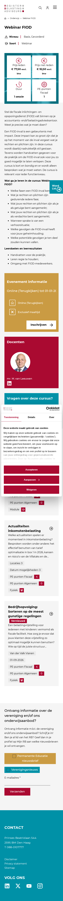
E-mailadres (11, 777)
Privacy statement (15, 863)
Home (5, 18)
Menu (55, 7)
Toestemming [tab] (11, 417)
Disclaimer (10, 859)
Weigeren (31, 489)
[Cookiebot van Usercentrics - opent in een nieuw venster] (46, 409)
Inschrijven (38, 324)
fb (40, 886)
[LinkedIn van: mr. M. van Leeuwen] (9, 383)
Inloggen (48, 7)
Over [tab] (51, 417)
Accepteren (31, 469)
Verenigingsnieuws (24, 769)
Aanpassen (30, 479)
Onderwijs (14, 18)
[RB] (14, 8)
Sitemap (9, 867)
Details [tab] (31, 417)
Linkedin (7, 886)
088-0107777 (15, 847)
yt (29, 886)
